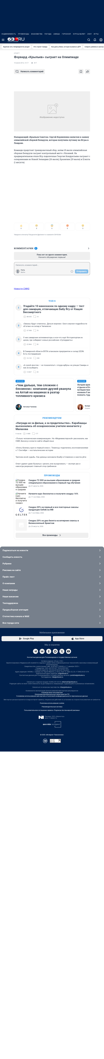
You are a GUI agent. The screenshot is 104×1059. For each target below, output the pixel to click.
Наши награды (10, 590)
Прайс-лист (9, 576)
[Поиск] (89, 39)
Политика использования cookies (52, 703)
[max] (55, 651)
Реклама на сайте (12, 570)
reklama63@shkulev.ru (69, 682)
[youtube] (68, 651)
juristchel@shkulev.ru (77, 675)
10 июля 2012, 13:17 (21, 63)
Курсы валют (79, 34)
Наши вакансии (11, 596)
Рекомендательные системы (52, 707)
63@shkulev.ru (63, 673)
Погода (48, 34)
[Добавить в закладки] (80, 71)
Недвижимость (9, 34)
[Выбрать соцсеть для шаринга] (87, 71)
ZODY (89, 34)
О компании (9, 583)
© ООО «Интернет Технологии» (52, 735)
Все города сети (11, 623)
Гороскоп (66, 34)
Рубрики (7, 563)
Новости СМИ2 (21, 288)
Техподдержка (10, 603)
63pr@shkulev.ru (66, 687)
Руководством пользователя (52, 692)
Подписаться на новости (15, 550)
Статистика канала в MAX (16, 616)
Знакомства (36, 34)
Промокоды (23, 34)
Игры (96, 34)
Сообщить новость (12, 557)
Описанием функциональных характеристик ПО (52, 694)
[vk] (42, 651)
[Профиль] (101, 39)
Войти (23, 272)
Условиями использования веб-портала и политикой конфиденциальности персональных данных (52, 696)
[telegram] (35, 651)
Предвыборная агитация (15, 609)
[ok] (48, 651)
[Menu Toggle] (3, 39)
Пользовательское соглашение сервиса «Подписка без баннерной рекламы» (52, 710)
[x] (61, 651)
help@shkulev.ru (57, 677)
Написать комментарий (32, 71)
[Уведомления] (95, 39)
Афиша (57, 34)
